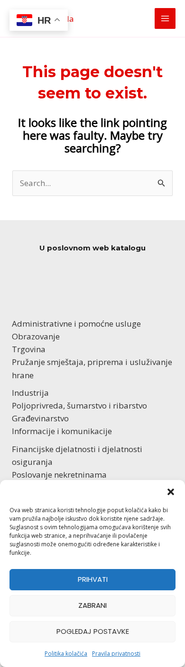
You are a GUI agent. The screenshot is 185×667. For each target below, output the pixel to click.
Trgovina (29, 349)
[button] (171, 492)
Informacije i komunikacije (62, 431)
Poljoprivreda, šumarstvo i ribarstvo (79, 405)
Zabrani (92, 605)
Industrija (30, 392)
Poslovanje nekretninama (59, 474)
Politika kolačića (66, 653)
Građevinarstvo (40, 418)
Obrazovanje (36, 336)
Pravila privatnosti (116, 653)
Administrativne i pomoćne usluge (76, 323)
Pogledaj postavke (92, 631)
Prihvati (93, 579)
